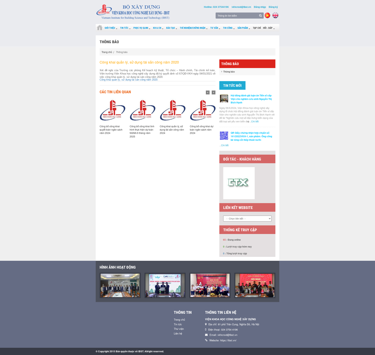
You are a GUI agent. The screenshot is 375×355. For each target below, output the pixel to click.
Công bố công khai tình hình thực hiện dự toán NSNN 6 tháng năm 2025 (135, 131)
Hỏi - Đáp (267, 28)
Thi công (227, 28)
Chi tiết (255, 121)
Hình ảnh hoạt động (118, 267)
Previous (208, 92)
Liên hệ (178, 333)
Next (213, 92)
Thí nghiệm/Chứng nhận (192, 28)
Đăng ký (273, 7)
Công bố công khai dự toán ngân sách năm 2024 (195, 129)
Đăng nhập (260, 7)
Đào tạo (170, 28)
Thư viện (179, 329)
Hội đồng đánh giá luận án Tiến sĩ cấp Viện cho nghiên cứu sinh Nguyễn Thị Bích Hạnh (251, 99)
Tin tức (124, 28)
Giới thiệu (110, 28)
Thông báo (229, 71)
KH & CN (157, 28)
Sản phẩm (243, 28)
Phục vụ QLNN (140, 28)
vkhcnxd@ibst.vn (241, 7)
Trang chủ (107, 52)
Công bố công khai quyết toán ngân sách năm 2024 (104, 129)
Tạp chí (257, 28)
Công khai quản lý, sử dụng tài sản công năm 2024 (165, 129)
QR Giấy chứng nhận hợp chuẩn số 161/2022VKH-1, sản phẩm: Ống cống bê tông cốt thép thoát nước (251, 136)
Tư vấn (214, 28)
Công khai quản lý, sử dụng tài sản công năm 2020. (129, 79)
